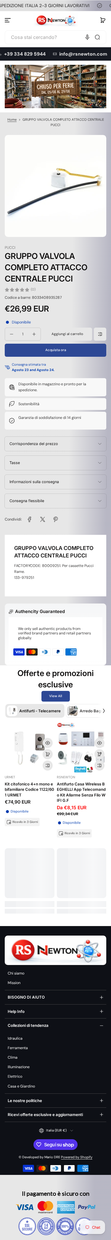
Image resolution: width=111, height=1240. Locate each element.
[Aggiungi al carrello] (48, 754)
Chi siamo (16, 973)
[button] (102, 20)
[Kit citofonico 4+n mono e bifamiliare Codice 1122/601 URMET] (29, 747)
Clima (12, 1057)
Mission (14, 982)
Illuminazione (19, 1067)
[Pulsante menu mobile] (8, 20)
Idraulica (15, 1038)
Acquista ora (55, 350)
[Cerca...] (97, 37)
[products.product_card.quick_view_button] (48, 743)
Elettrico (15, 1076)
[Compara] (100, 334)
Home (12, 119)
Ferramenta (18, 1048)
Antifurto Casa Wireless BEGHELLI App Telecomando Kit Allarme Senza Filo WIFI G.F (81, 792)
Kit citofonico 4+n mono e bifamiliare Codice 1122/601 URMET (29, 789)
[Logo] (55, 20)
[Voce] (87, 37)
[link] (29, 519)
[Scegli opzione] (99, 754)
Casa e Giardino (21, 1086)
